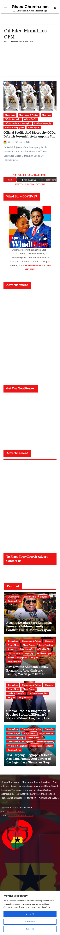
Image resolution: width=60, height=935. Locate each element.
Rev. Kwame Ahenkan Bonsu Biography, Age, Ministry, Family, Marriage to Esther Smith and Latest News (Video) (28, 672)
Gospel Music (29, 733)
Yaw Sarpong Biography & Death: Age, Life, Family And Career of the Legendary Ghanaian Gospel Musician (29, 760)
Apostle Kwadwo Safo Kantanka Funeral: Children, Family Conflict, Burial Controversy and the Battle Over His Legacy (29, 628)
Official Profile (30, 119)
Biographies (10, 115)
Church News (13, 596)
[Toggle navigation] (5, 8)
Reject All (30, 929)
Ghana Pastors (29, 645)
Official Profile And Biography (17, 123)
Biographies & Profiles (28, 115)
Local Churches (29, 596)
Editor (11, 141)
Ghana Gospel (14, 733)
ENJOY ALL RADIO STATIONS (30, 184)
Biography (46, 115)
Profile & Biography (42, 123)
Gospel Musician (46, 645)
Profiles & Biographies (14, 127)
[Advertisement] (30, 58)
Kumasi (11, 649)
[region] (30, 913)
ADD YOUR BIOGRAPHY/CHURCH (30, 175)
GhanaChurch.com (30, 6)
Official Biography (12, 119)
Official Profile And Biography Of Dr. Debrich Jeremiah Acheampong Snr (29, 134)
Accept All (30, 914)
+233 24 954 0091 (16, 811)
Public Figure (33, 127)
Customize (30, 921)
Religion (43, 596)
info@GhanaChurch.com (20, 815)
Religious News (14, 601)
